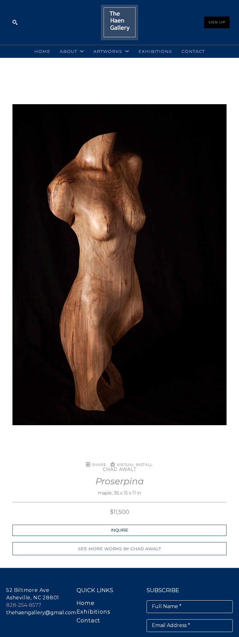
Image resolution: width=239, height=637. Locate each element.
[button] (72, 51)
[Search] (14, 22)
